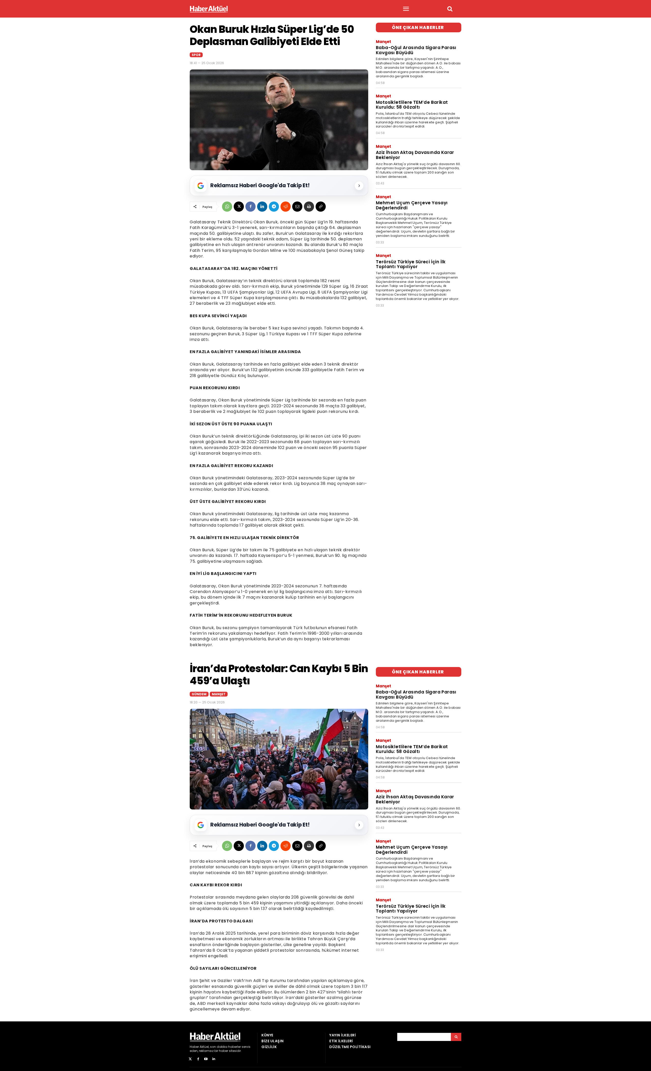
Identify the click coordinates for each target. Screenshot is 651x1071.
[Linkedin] (262, 206)
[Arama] (456, 1037)
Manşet (383, 41)
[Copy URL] (321, 206)
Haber (194, 1047)
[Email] (297, 206)
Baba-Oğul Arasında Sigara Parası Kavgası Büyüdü (416, 50)
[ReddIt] (285, 206)
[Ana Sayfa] (209, 9)
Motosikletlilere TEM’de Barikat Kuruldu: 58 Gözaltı (412, 104)
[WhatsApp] (227, 206)
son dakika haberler (225, 1047)
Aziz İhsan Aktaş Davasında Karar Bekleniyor (415, 155)
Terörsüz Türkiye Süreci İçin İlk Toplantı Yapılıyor (411, 264)
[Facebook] (250, 206)
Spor (196, 55)
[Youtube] (206, 1059)
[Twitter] (190, 1059)
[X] (239, 206)
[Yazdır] (309, 206)
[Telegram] (274, 206)
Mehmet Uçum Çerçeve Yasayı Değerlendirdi (412, 205)
